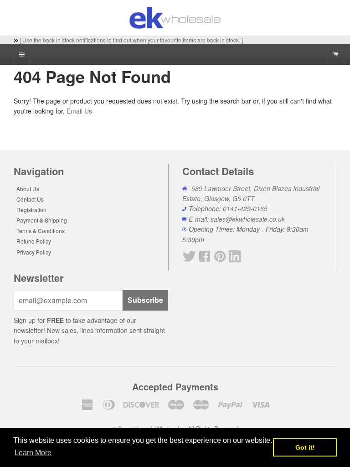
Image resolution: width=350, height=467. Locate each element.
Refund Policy (33, 241)
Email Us (79, 110)
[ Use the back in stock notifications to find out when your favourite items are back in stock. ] (130, 40)
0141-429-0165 (245, 208)
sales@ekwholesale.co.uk (248, 218)
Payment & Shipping (41, 220)
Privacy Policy (33, 252)
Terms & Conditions (40, 230)
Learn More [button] (33, 453)
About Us (27, 188)
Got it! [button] (305, 447)
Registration (31, 209)
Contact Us (30, 199)
